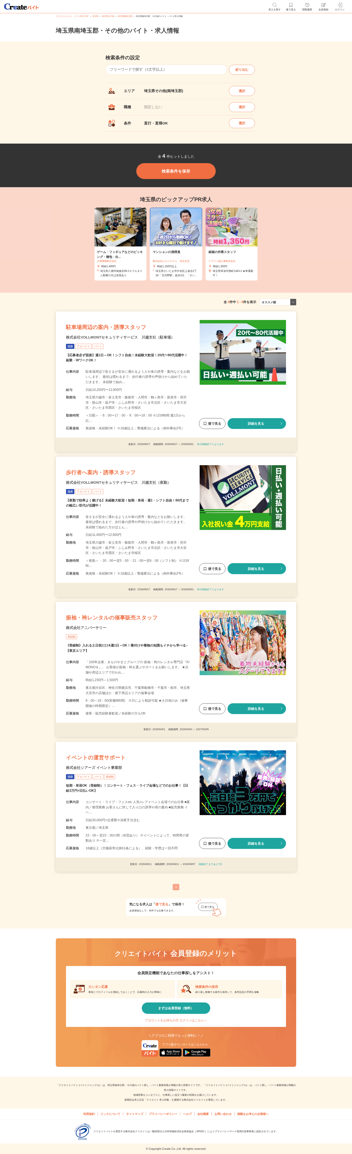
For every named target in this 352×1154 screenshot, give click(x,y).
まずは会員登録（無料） (176, 1008)
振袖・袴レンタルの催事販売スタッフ (112, 617)
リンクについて (110, 1114)
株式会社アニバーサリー (86, 628)
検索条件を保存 (176, 171)
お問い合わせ (223, 1114)
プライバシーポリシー (163, 1114)
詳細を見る (256, 423)
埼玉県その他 (108, 16)
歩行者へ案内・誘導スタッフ (101, 472)
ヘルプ (187, 1114)
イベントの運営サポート (96, 757)
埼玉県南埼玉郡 (125, 16)
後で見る (214, 423)
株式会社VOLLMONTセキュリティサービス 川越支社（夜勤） (118, 482)
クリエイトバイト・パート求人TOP (72, 16)
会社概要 (203, 1114)
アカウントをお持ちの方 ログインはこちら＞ (176, 1020)
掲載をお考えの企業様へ (253, 1114)
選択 (242, 91)
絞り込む (242, 69)
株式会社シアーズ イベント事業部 (94, 768)
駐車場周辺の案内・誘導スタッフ (106, 327)
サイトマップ (134, 1114)
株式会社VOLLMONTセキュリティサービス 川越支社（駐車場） (120, 337)
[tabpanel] (176, 244)
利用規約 (89, 1114)
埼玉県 (95, 16)
